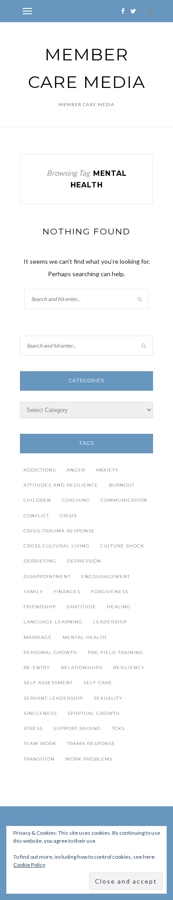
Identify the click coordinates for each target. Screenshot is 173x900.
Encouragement (105, 576)
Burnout (121, 485)
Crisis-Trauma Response (59, 531)
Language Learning (53, 622)
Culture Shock (122, 546)
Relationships (81, 667)
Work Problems (89, 759)
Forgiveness (109, 592)
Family (33, 592)
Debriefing (40, 561)
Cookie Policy (29, 864)
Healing (119, 607)
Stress (33, 728)
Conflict (36, 516)
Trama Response (91, 743)
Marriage (38, 637)
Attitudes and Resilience (61, 485)
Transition (39, 759)
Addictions (40, 470)
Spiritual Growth (93, 713)
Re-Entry (37, 667)
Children (37, 500)
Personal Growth (50, 652)
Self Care (97, 683)
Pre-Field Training (115, 652)
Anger (76, 470)
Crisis (68, 516)
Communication (124, 500)
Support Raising (77, 728)
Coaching (76, 500)
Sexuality (108, 698)
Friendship (40, 607)
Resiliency (129, 667)
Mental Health (84, 637)
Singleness (40, 713)
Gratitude (81, 607)
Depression (84, 561)
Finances (67, 592)
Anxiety (107, 470)
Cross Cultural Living (57, 546)
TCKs (118, 728)
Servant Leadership (53, 698)
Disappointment (47, 576)
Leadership (110, 622)
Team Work (40, 743)
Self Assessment (48, 683)
